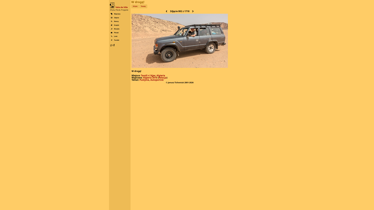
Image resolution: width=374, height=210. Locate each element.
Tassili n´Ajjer (148, 75)
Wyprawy (117, 14)
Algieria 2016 (150, 77)
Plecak (116, 32)
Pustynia (144, 79)
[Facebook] (114, 45)
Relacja (163, 77)
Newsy (116, 21)
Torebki (116, 40)
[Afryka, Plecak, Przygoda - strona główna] (113, 5)
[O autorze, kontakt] (111, 45)
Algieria (161, 75)
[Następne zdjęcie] (193, 11)
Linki (115, 36)
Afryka (135, 6)
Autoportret (157, 79)
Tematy (143, 6)
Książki (116, 25)
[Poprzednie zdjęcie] (166, 11)
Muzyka (116, 29)
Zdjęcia (116, 17)
